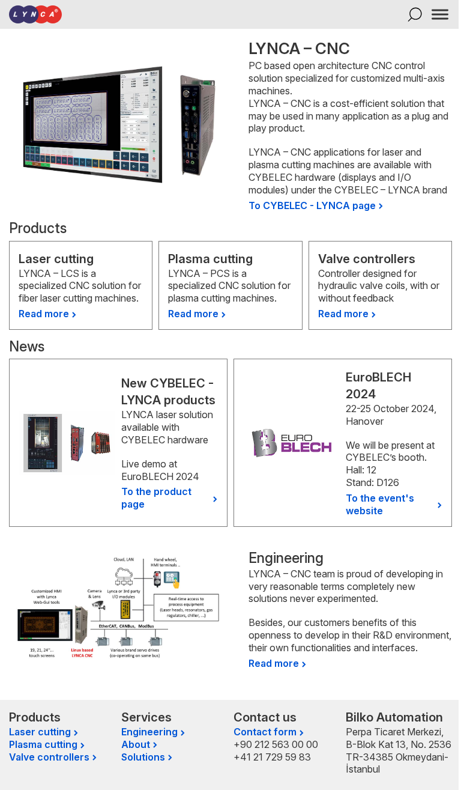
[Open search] (415, 14)
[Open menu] (440, 14)
